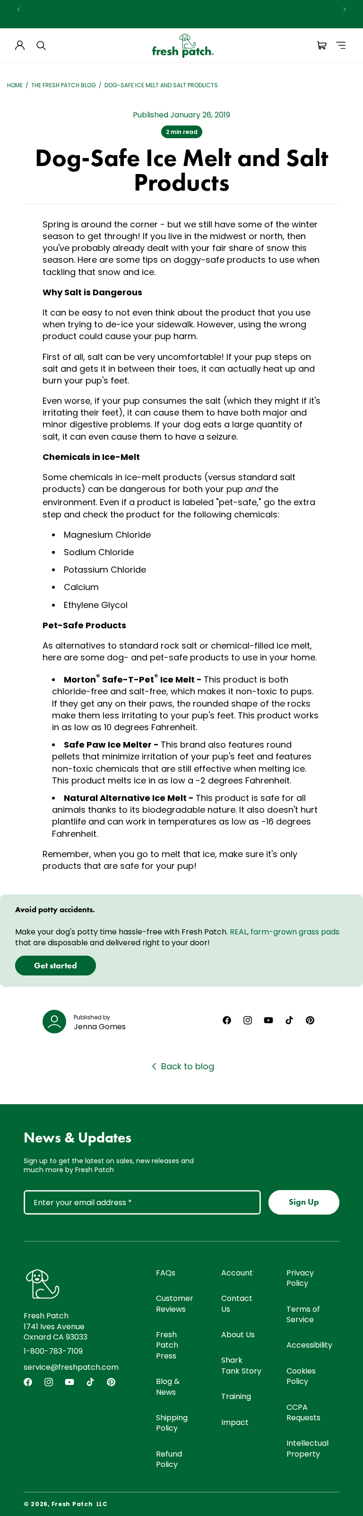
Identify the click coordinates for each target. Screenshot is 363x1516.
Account (237, 1273)
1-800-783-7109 (53, 1351)
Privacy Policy (300, 1278)
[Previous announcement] (18, 9)
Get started (55, 965)
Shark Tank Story (241, 1365)
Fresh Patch (72, 1504)
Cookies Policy (301, 1376)
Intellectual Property (307, 1448)
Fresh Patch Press (167, 1345)
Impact (235, 1422)
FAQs (165, 1273)
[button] (41, 45)
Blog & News (168, 1386)
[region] (181, 9)
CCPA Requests (303, 1412)
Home (15, 85)
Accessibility (309, 1345)
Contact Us (236, 1303)
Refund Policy (169, 1459)
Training (236, 1396)
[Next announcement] (344, 9)
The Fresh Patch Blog (63, 85)
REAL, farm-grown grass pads (284, 931)
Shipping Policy (172, 1422)
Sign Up (304, 1202)
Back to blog (187, 1066)
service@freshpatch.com (71, 1367)
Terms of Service (303, 1314)
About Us (238, 1334)
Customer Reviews (174, 1303)
